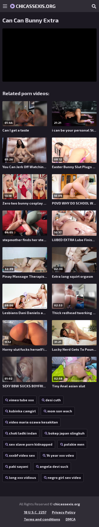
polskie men (74, 444)
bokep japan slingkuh (66, 433)
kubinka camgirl (22, 411)
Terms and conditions (42, 519)
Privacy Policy (63, 512)
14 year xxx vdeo (60, 455)
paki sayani (18, 466)
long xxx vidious (22, 477)
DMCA (70, 519)
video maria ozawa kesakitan (33, 422)
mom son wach (59, 411)
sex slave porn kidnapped (30, 444)
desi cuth (53, 400)
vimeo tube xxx (21, 400)
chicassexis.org (35, 6)
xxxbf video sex (22, 455)
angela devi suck (54, 466)
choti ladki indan (23, 433)
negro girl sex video (64, 477)
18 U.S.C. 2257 (35, 512)
